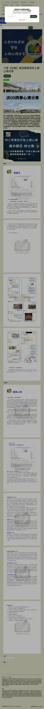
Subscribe (34, 16)
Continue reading (22, 19)
